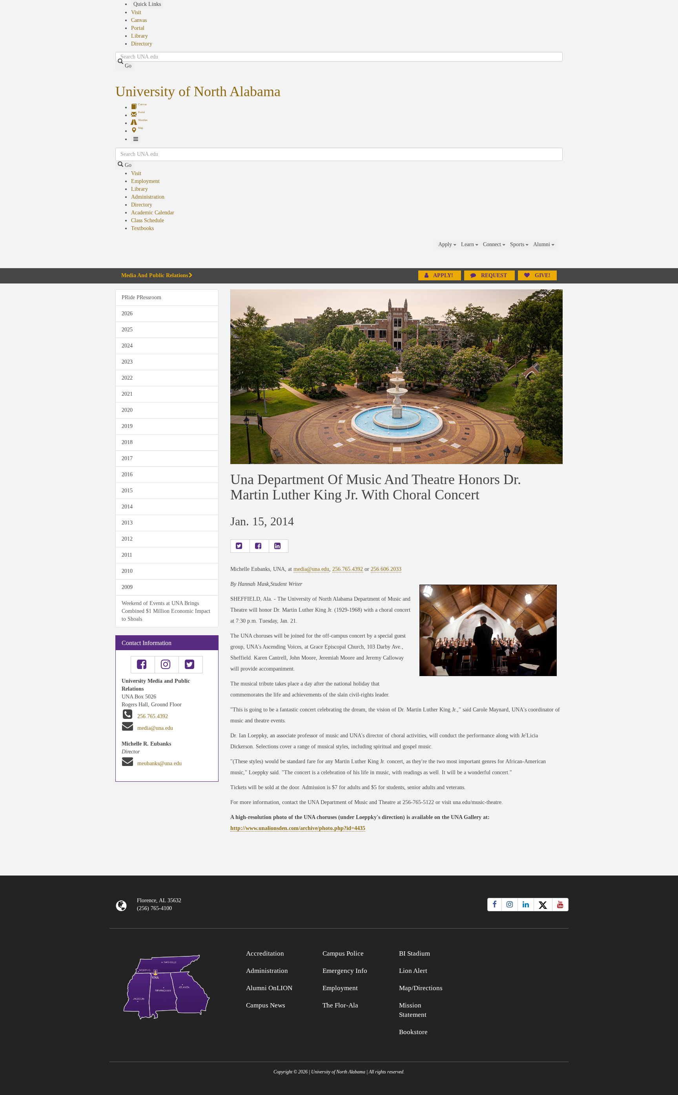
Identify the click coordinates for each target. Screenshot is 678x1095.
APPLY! (443, 275)
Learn (468, 244)
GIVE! (541, 275)
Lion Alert (413, 970)
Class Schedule (147, 220)
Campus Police (343, 953)
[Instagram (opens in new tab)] (509, 904)
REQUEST (493, 275)
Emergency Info (345, 970)
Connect (493, 244)
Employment (145, 181)
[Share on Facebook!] (259, 546)
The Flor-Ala (340, 1005)
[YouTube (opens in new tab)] (560, 904)
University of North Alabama (198, 91)
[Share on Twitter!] (240, 546)
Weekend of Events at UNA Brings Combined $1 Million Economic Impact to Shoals (166, 611)
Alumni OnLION (269, 988)
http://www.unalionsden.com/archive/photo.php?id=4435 (297, 828)
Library (139, 36)
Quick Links (147, 4)
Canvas (139, 20)
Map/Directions (421, 988)
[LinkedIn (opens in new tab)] (526, 904)
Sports (518, 244)
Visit (136, 12)
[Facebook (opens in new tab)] (494, 904)
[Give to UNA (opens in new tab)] (563, 254)
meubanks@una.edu (159, 763)
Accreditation (265, 953)
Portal (137, 28)
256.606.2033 (386, 569)
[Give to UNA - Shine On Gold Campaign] (511, 952)
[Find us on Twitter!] (191, 664)
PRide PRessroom (141, 297)
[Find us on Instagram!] (167, 664)
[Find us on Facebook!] (143, 664)
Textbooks (142, 228)
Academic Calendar (152, 213)
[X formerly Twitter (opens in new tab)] (543, 904)
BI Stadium (414, 953)
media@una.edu (155, 728)
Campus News (265, 1005)
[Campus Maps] (167, 985)
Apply (446, 244)
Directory (141, 44)
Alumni (542, 244)
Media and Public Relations (154, 275)
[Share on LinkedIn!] (278, 546)
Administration (147, 197)
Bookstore (413, 1032)
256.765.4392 (152, 716)
